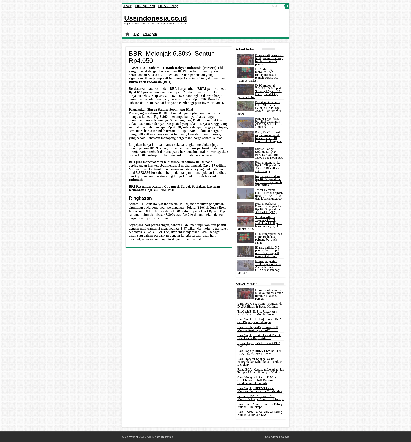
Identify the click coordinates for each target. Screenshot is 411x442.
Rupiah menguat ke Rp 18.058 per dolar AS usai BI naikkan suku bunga (268, 167)
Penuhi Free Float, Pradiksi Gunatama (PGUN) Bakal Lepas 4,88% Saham (269, 123)
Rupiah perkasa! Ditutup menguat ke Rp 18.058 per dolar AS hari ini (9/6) (268, 208)
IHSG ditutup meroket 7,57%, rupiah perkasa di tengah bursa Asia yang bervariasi (257, 74)
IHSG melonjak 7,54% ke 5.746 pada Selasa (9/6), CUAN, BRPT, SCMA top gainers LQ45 (259, 91)
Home (127, 33)
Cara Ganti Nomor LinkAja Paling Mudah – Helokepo (259, 405)
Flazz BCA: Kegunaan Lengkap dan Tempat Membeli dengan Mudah (260, 371)
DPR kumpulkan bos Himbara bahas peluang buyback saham (268, 238)
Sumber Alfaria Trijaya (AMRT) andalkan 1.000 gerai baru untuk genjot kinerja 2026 (259, 222)
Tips (136, 34)
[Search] (287, 6)
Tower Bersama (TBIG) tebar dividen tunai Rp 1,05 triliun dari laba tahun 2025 (269, 194)
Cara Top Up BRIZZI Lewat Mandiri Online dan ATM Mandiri (259, 389)
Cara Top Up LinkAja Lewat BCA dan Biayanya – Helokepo (259, 321)
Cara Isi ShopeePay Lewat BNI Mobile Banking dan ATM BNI (257, 328)
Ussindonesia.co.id (155, 18)
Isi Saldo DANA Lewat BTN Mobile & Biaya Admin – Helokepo (260, 397)
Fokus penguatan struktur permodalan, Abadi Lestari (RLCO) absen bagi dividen (259, 266)
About (127, 6)
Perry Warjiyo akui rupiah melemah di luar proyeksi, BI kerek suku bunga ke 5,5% (259, 138)
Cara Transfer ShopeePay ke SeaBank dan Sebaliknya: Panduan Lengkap (259, 361)
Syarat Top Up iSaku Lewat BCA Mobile (258, 344)
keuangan (150, 34)
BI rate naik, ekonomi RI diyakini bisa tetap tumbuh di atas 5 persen (269, 59)
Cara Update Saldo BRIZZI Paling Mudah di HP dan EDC (259, 413)
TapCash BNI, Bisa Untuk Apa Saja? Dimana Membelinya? (257, 313)
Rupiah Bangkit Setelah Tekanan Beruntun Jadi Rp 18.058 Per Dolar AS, (269, 153)
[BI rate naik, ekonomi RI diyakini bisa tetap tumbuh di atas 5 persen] (245, 293)
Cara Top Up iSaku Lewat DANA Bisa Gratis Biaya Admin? (259, 336)
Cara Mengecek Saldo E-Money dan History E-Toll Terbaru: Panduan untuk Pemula (258, 380)
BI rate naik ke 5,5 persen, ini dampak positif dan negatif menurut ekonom (267, 252)
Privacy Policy (168, 6)
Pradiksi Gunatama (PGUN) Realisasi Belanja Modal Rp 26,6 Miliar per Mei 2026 (259, 107)
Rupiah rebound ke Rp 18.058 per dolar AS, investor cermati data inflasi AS (268, 180)
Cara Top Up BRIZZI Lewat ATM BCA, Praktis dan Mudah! (259, 352)
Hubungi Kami (145, 6)
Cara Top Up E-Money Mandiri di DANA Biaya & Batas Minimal (259, 305)
